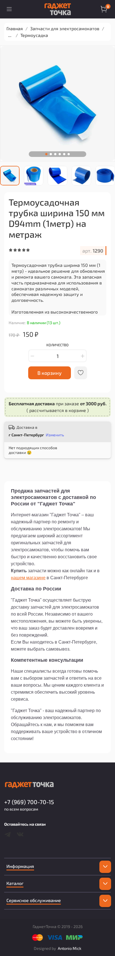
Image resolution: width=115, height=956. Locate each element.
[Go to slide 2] (51, 154)
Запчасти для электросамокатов (64, 28)
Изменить (55, 434)
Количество (57, 345)
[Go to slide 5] (64, 154)
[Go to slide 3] (55, 154)
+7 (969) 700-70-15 (29, 801)
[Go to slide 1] (46, 154)
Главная (14, 28)
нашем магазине (28, 577)
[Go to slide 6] (69, 154)
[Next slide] (110, 175)
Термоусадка (34, 35)
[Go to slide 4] (60, 154)
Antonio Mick (69, 948)
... (9, 35)
